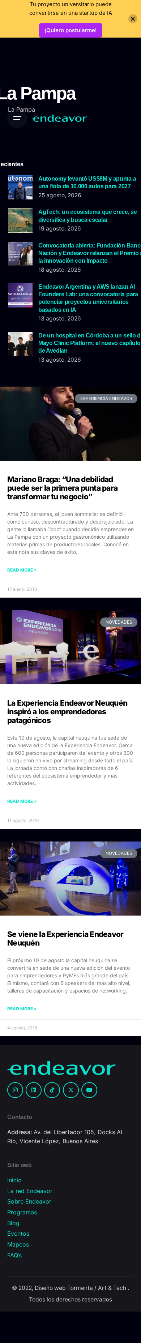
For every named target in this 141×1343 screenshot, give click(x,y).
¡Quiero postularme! (71, 30)
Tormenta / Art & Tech (97, 1287)
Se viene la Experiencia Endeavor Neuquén (65, 938)
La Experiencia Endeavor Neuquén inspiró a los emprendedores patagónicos (67, 711)
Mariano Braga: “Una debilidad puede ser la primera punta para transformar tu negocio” (62, 488)
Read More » (22, 570)
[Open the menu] (17, 118)
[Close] (132, 18)
